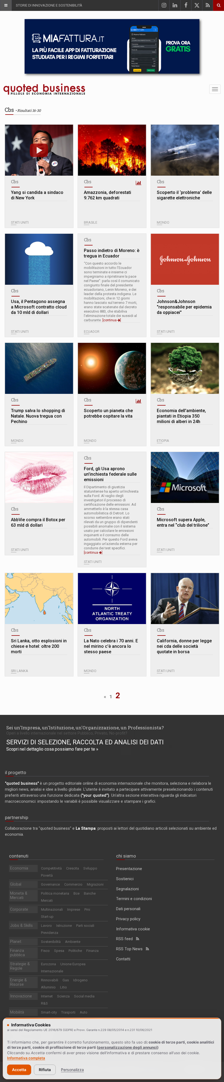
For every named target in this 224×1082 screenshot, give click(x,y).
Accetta (19, 1069)
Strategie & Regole (20, 966)
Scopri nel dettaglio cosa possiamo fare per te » (52, 749)
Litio (63, 987)
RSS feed (126, 939)
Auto (83, 1012)
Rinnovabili (49, 980)
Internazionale (52, 971)
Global (15, 884)
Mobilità (17, 1012)
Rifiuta (45, 1069)
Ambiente (72, 942)
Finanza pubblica (17, 952)
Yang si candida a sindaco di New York (37, 195)
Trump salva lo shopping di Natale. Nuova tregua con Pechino (38, 416)
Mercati (47, 900)
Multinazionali (52, 909)
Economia (19, 868)
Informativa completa (26, 1058)
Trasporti (68, 1012)
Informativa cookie (133, 929)
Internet (47, 996)
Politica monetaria (55, 893)
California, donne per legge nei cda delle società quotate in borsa (184, 646)
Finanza (92, 951)
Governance (50, 884)
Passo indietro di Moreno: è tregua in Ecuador (111, 253)
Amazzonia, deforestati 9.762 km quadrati (107, 195)
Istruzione (64, 926)
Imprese (73, 909)
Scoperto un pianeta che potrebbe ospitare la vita (108, 413)
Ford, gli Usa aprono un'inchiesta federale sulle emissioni (110, 474)
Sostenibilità (51, 942)
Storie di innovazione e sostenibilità (49, 5)
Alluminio (48, 987)
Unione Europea (73, 964)
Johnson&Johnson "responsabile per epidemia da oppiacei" (184, 307)
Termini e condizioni (134, 899)
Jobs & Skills (21, 925)
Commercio (73, 884)
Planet (15, 941)
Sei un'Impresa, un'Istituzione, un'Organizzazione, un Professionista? (85, 727)
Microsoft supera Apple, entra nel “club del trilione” (183, 522)
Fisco (45, 951)
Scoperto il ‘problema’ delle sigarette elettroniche (184, 195)
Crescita (72, 868)
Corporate (19, 909)
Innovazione (21, 996)
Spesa (59, 951)
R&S (44, 1003)
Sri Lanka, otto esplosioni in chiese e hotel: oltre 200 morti (39, 646)
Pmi (87, 909)
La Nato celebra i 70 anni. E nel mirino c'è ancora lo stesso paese (111, 646)
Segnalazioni (127, 889)
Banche (90, 893)
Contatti (123, 959)
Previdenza (49, 933)
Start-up (47, 917)
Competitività (51, 868)
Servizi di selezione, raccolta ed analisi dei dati (85, 742)
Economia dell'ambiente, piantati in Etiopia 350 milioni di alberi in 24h (181, 416)
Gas (66, 980)
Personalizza (72, 1069)
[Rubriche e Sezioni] (5, 5)
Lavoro (46, 926)
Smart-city (49, 1012)
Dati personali (128, 909)
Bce (76, 893)
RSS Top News (131, 949)
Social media (84, 996)
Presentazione (129, 869)
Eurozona (48, 964)
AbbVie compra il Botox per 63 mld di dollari (38, 522)
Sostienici (125, 879)
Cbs (14, 181)
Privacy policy (128, 919)
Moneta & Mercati (18, 895)
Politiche (75, 951)
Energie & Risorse (18, 982)
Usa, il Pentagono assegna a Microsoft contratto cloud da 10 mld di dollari (39, 307)
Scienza (63, 996)
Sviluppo (90, 868)
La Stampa (86, 828)
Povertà (47, 875)
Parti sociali (85, 926)
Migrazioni (95, 884)
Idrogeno (80, 980)
